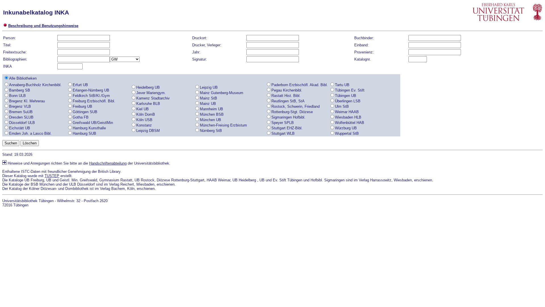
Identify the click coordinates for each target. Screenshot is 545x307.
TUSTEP (52, 176)
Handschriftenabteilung (108, 163)
